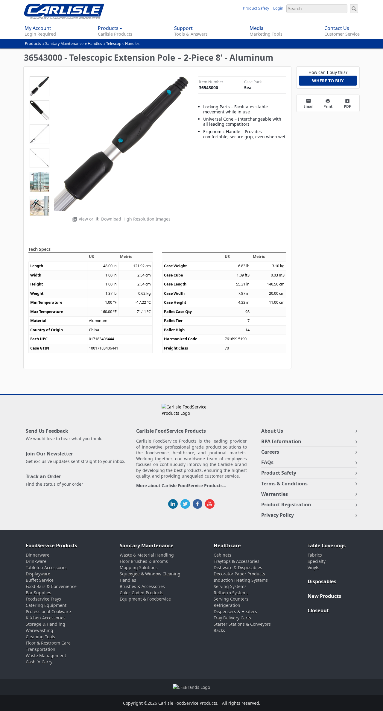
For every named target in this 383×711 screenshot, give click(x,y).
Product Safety (256, 8)
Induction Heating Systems (241, 580)
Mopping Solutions (139, 567)
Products (33, 43)
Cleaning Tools (40, 636)
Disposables (322, 581)
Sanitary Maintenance (64, 43)
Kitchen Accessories (46, 618)
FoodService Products (51, 545)
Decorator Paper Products (239, 574)
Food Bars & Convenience (51, 586)
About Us (272, 431)
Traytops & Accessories (236, 561)
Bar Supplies (38, 592)
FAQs (267, 462)
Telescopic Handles (122, 43)
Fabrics (315, 555)
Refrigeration (227, 605)
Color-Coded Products (141, 592)
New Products (324, 596)
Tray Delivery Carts (232, 618)
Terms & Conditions (284, 483)
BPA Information (281, 441)
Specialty (317, 561)
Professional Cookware (48, 611)
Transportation (40, 649)
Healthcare (227, 545)
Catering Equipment (46, 605)
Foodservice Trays (43, 599)
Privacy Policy (277, 515)
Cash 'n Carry (39, 662)
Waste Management (46, 655)
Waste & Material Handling (147, 555)
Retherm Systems (231, 592)
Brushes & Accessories (142, 586)
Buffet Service (40, 580)
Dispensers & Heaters (235, 611)
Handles (95, 43)
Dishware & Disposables (238, 567)
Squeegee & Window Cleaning (150, 574)
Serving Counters (231, 599)
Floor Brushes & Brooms (144, 561)
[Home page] (64, 17)
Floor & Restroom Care (48, 643)
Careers (270, 452)
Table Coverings (327, 545)
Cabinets (222, 555)
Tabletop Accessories (47, 567)
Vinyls (313, 567)
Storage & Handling (45, 624)
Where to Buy (328, 80)
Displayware (38, 574)
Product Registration (286, 504)
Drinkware (36, 561)
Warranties (274, 494)
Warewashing (39, 630)
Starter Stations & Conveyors (242, 624)
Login (278, 8)
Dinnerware (37, 555)
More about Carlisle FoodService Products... (181, 485)
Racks (219, 630)
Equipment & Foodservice (145, 599)
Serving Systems (230, 586)
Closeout (318, 610)
